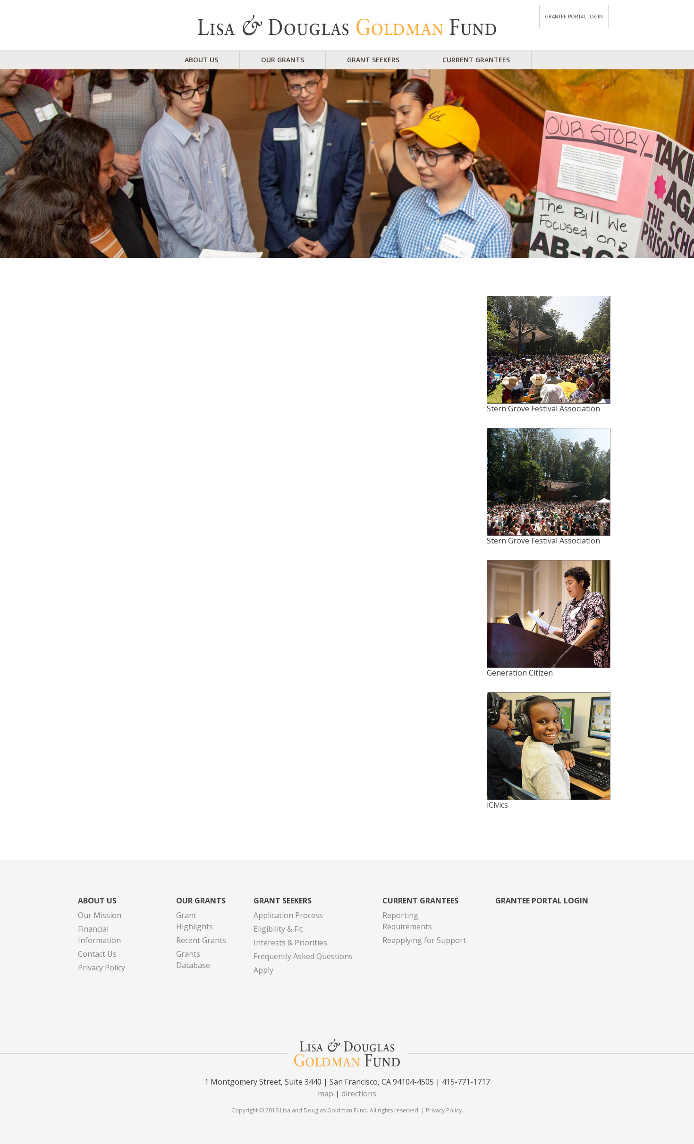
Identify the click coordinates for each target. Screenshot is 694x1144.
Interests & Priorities (290, 942)
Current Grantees (476, 59)
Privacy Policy (101, 967)
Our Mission (99, 915)
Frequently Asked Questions (303, 956)
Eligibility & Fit (278, 929)
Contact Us (97, 954)
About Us (201, 59)
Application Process (288, 915)
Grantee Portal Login (574, 16)
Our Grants (282, 59)
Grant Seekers (373, 59)
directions (358, 1093)
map (325, 1093)
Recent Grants (201, 940)
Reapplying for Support (424, 940)
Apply (263, 970)
